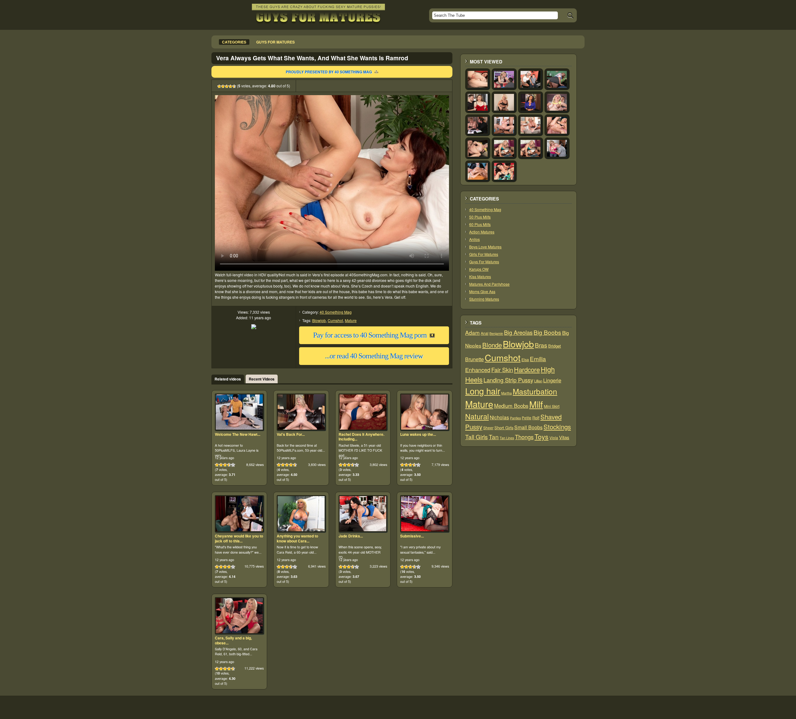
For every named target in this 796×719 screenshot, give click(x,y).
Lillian (538, 380)
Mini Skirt (551, 406)
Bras (541, 345)
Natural (477, 416)
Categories (234, 42)
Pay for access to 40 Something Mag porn (370, 335)
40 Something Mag (336, 312)
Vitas (564, 437)
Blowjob (319, 320)
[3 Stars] (227, 86)
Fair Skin (502, 370)
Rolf (535, 418)
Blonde (492, 344)
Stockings (557, 426)
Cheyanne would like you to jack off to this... (239, 538)
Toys (541, 436)
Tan (494, 436)
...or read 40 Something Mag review (374, 356)
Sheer (488, 427)
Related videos (228, 379)
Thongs (524, 437)
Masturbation (535, 391)
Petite (526, 417)
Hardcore (527, 369)
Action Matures (481, 231)
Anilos (474, 239)
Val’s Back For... (291, 434)
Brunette (474, 359)
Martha (506, 393)
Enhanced (477, 370)
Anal (484, 333)
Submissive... (412, 536)
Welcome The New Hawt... (237, 434)
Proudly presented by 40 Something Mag (329, 72)
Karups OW (478, 269)
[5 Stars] (234, 86)
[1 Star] (219, 86)
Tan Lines (507, 438)
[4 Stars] (230, 86)
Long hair (482, 391)
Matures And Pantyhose (489, 284)
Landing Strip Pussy (508, 380)
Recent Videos (262, 379)
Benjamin (496, 333)
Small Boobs (528, 427)
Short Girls (503, 428)
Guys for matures (275, 42)
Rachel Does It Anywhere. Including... (361, 436)
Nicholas (499, 417)
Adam (472, 332)
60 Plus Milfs (480, 224)
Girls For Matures (483, 254)
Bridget (554, 346)
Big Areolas (518, 332)
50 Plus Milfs (480, 216)
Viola (553, 437)
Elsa (525, 359)
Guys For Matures (484, 261)
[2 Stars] (223, 86)
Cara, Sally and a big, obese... (233, 640)
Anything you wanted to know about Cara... (297, 538)
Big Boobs (547, 332)
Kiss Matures (480, 276)
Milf (536, 404)
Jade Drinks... (351, 536)
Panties (515, 418)
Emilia (538, 358)
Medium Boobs (511, 405)
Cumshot (335, 320)
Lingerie (552, 380)
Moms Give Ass (482, 291)
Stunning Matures (484, 299)
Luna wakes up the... (418, 434)
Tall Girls (476, 436)
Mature (351, 320)
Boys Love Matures (485, 246)
